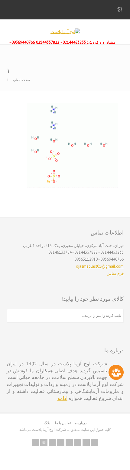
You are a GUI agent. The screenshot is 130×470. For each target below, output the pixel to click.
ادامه (62, 398)
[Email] (43, 442)
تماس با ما (63, 423)
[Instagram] (86, 442)
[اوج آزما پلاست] (65, 31)
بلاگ (47, 423)
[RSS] (35, 442)
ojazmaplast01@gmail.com (100, 266)
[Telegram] (94, 442)
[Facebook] (60, 442)
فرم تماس (115, 273)
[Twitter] (52, 442)
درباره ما (79, 423)
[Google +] (69, 442)
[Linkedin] (77, 442)
